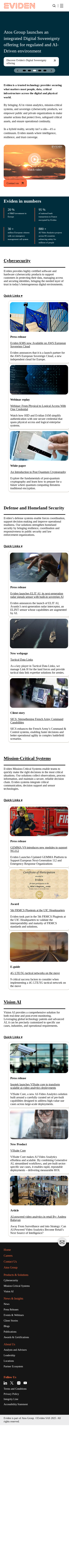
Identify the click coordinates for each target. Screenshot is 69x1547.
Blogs (7, 1446)
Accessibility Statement (19, 1526)
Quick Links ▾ (13, 321)
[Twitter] (12, 1504)
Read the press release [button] (22, 65)
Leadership (11, 1476)
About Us (10, 1464)
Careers (9, 1374)
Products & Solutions (19, 1393)
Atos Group (12, 1386)
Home (8, 1368)
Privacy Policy (13, 1515)
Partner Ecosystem (16, 1487)
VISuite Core (19, 1256)
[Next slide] (51, 70)
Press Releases (13, 1429)
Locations (10, 1481)
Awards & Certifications (19, 1457)
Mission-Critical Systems (19, 1404)
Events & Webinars (16, 1434)
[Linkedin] (6, 1504)
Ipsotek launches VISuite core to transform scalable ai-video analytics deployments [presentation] (37, 1185)
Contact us (14, 195)
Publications (12, 1452)
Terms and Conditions (18, 1510)
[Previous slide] (17, 70)
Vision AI (9, 1410)
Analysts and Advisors (18, 1470)
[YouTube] (25, 1504)
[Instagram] (19, 1504)
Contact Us (12, 1380)
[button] (24, 70)
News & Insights (15, 1417)
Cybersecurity (13, 1399)
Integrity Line (12, 1520)
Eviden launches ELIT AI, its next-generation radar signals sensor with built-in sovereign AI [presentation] (36, 647)
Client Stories (12, 1440)
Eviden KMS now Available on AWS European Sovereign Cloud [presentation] (36, 370)
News (7, 1423)
